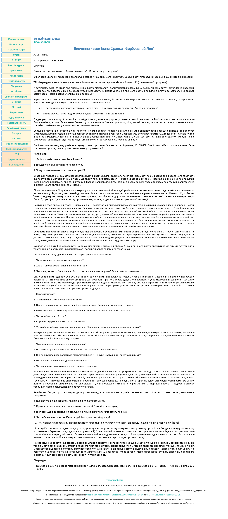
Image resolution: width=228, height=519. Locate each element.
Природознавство (16, 159)
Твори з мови (16, 112)
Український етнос (16, 128)
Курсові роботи (114, 479)
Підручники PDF (16, 117)
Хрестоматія (16, 70)
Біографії (16, 107)
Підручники (16, 86)
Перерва (16, 133)
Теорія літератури (16, 81)
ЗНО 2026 (16, 60)
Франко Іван (41, 42)
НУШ (16, 154)
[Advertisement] (114, 17)
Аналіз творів (16, 76)
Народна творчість (16, 123)
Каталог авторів (16, 39)
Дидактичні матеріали (16, 96)
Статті (16, 55)
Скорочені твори (16, 49)
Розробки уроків (16, 65)
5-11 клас (16, 102)
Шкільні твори (16, 44)
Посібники (16, 91)
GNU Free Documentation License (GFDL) (163, 495)
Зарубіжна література (16, 149)
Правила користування (16, 143)
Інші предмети (16, 164)
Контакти (16, 138)
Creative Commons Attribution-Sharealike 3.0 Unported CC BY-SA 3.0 (114, 495)
